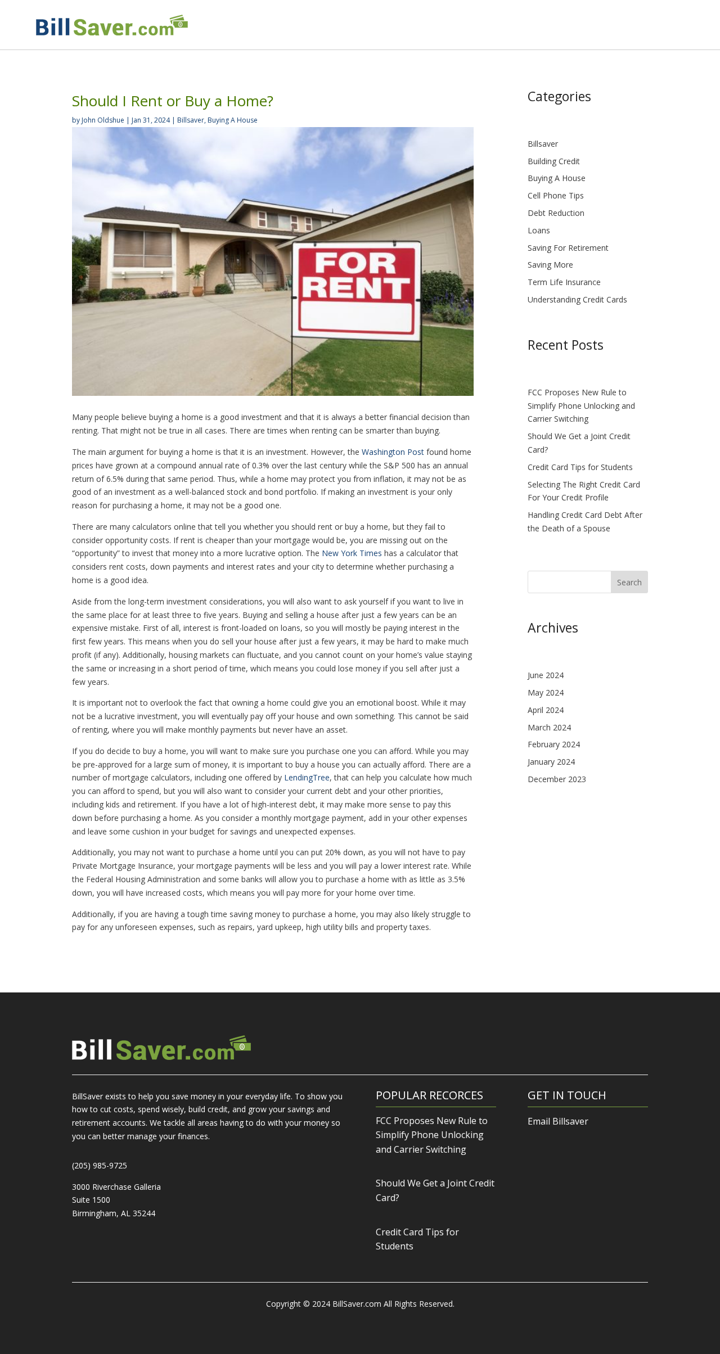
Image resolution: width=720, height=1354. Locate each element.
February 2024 (554, 744)
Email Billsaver (558, 1121)
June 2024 (546, 675)
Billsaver (190, 120)
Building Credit (554, 161)
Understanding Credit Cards (577, 299)
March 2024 (549, 727)
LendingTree (307, 777)
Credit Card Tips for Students (580, 467)
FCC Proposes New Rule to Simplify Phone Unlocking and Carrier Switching (581, 406)
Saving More (550, 264)
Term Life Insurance (564, 282)
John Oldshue (103, 120)
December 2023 (557, 779)
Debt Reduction (556, 212)
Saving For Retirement (568, 247)
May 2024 (546, 692)
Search (629, 582)
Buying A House (233, 120)
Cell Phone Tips (556, 195)
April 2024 (546, 710)
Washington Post (393, 451)
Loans (539, 230)
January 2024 (551, 761)
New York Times (352, 553)
